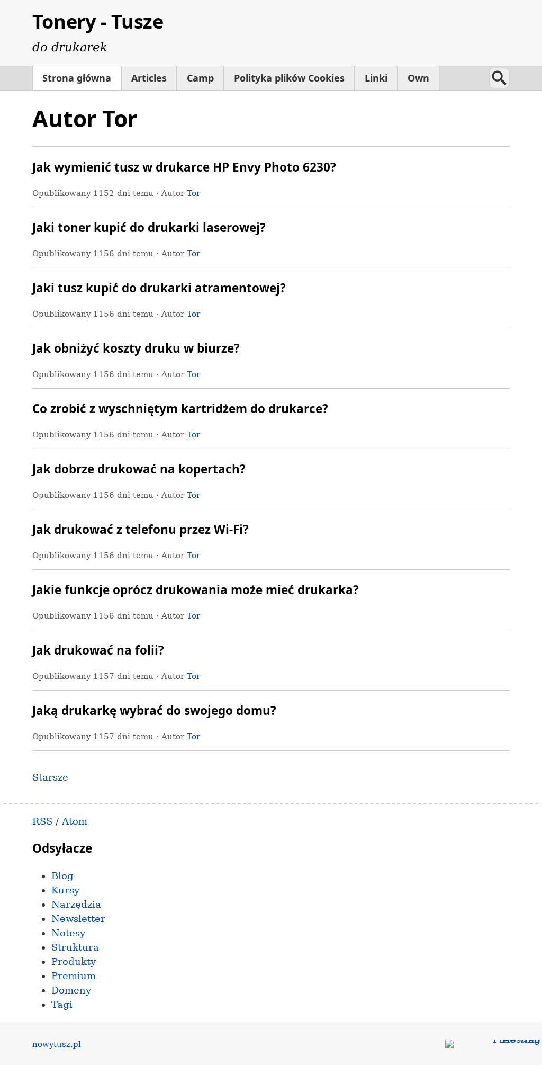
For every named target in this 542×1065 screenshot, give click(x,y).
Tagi (62, 1004)
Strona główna (76, 77)
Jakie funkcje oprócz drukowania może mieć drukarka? (195, 589)
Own (418, 77)
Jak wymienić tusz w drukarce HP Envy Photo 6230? (184, 167)
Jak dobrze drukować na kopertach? (139, 469)
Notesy (68, 932)
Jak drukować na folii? (98, 650)
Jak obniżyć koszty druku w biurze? (136, 348)
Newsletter (78, 918)
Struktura (75, 947)
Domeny (71, 990)
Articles (149, 77)
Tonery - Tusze (98, 21)
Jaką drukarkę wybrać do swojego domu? (154, 710)
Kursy (65, 890)
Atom (74, 821)
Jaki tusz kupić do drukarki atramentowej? (159, 288)
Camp (200, 77)
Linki (376, 77)
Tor (193, 193)
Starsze (50, 777)
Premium (73, 975)
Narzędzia (76, 904)
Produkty (73, 961)
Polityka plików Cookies (289, 77)
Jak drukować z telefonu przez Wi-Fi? (140, 529)
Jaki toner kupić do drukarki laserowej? (149, 227)
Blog (62, 875)
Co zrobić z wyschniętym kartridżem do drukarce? (180, 408)
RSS (42, 821)
